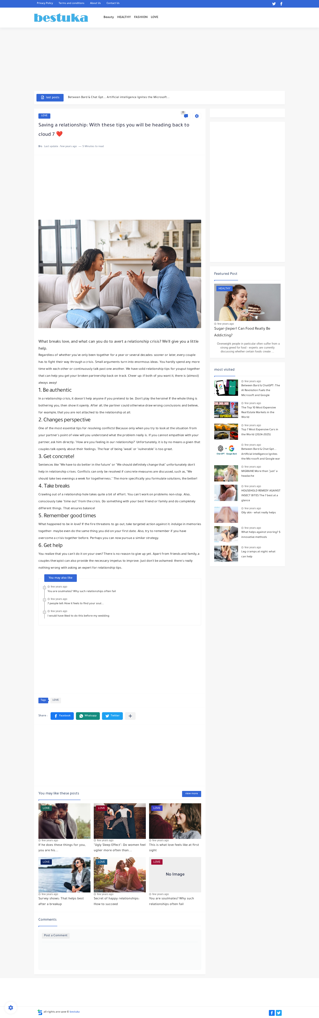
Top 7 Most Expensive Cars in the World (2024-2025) (259, 432)
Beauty (109, 17)
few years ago (59, 586)
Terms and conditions (71, 3)
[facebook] (281, 4)
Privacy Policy (45, 3)
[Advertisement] (159, 59)
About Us (95, 3)
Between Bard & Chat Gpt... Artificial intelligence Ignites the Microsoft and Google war (260, 454)
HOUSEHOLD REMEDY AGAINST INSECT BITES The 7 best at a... (111, 97)
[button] (62, 716)
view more (191, 793)
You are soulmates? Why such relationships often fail (82, 591)
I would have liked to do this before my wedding (78, 616)
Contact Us (113, 3)
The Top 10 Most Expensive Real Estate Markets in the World (258, 412)
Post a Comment (55, 935)
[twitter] (273, 4)
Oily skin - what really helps (258, 512)
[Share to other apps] (130, 716)
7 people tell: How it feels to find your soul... (76, 603)
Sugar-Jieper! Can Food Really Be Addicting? (242, 332)
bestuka (75, 1012)
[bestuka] (61, 17)
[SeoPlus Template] (40, 1012)
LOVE (154, 17)
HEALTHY (124, 17)
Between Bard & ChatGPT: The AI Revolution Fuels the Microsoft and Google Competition (260, 391)
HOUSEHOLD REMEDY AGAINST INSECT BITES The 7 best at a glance (261, 495)
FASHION (141, 17)
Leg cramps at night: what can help (258, 554)
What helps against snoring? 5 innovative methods (260, 535)
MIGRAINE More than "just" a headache (259, 474)
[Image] (226, 388)
